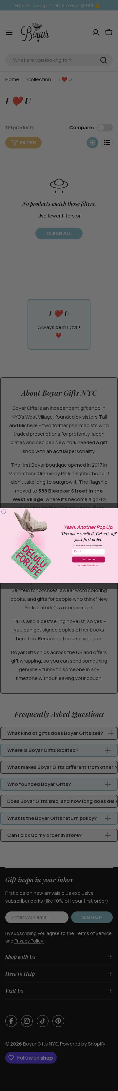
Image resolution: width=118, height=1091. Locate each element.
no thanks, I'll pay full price (88, 565)
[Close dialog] (3, 512)
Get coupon (88, 559)
